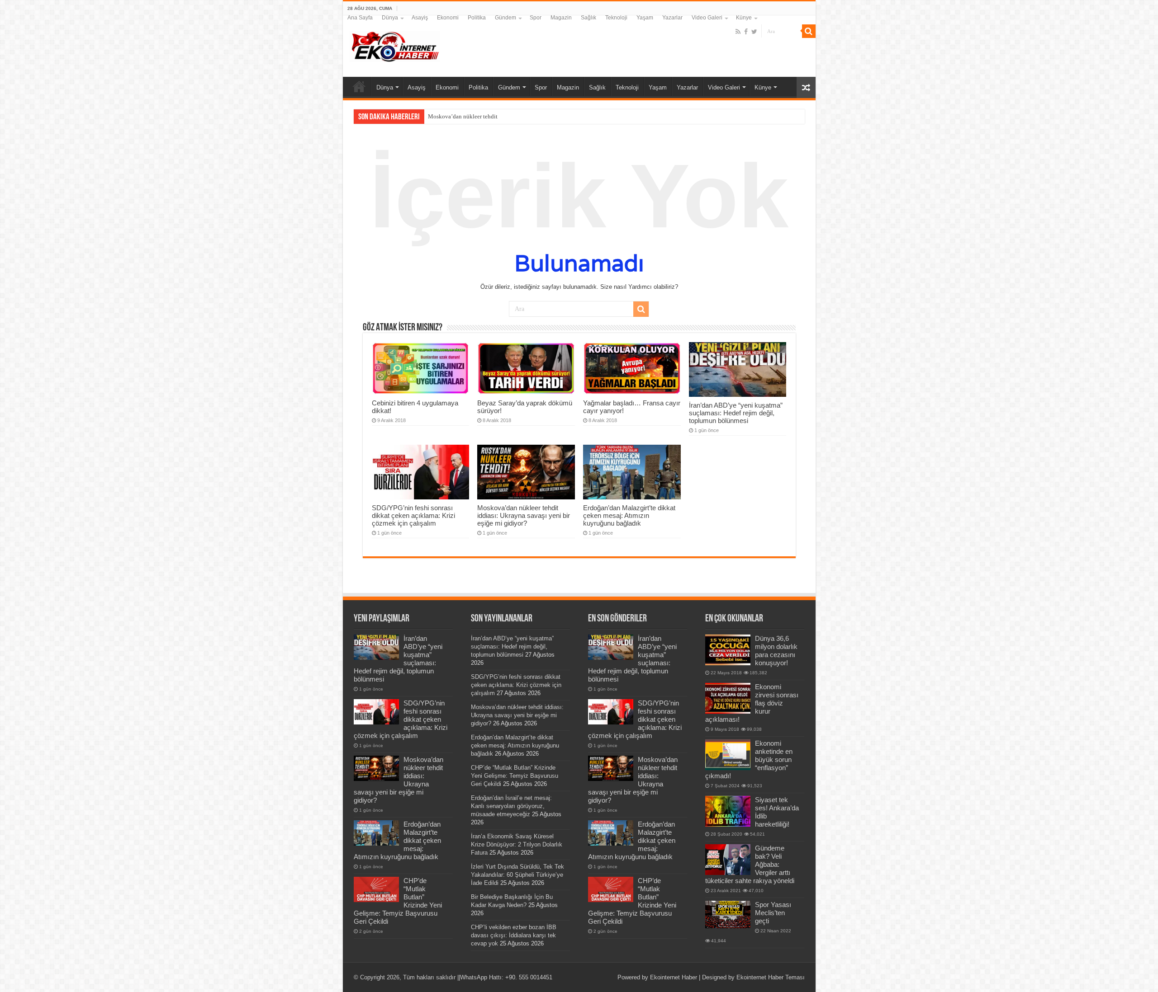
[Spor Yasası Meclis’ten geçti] (727, 914)
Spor (535, 17)
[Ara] (809, 31)
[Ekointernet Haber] (395, 45)
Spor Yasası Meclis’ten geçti (773, 913)
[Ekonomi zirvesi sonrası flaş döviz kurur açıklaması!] (727, 698)
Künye (744, 17)
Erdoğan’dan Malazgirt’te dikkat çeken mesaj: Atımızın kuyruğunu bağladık (629, 515)
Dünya (390, 17)
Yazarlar (672, 17)
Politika (477, 17)
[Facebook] (746, 31)
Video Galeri (707, 17)
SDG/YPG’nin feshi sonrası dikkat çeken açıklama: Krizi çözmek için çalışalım (413, 515)
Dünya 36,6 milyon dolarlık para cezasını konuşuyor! (776, 651)
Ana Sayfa (360, 17)
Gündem (505, 17)
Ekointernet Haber (673, 977)
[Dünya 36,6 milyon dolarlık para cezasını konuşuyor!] (727, 650)
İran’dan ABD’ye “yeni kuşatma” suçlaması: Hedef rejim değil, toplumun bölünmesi (736, 412)
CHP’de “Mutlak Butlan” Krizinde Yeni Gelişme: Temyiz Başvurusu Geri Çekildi (514, 775)
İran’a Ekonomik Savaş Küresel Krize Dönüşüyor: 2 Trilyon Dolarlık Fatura (516, 844)
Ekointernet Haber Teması (770, 977)
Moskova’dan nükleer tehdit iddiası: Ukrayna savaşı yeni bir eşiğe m (512, 116)
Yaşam (644, 17)
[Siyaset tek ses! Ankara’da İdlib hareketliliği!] (727, 811)
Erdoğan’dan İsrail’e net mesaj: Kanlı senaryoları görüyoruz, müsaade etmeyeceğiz (511, 806)
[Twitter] (754, 31)
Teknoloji (616, 17)
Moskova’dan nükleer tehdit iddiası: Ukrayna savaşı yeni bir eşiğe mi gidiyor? (523, 515)
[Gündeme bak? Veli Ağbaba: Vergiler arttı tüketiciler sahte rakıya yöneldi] (727, 859)
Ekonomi (448, 17)
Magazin (561, 17)
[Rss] (738, 31)
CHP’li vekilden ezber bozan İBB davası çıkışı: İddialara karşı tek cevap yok (513, 935)
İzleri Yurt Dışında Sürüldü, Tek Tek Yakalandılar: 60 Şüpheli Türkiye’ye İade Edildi (517, 874)
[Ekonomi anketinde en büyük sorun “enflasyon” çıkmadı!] (727, 754)
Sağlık (588, 17)
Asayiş (420, 17)
